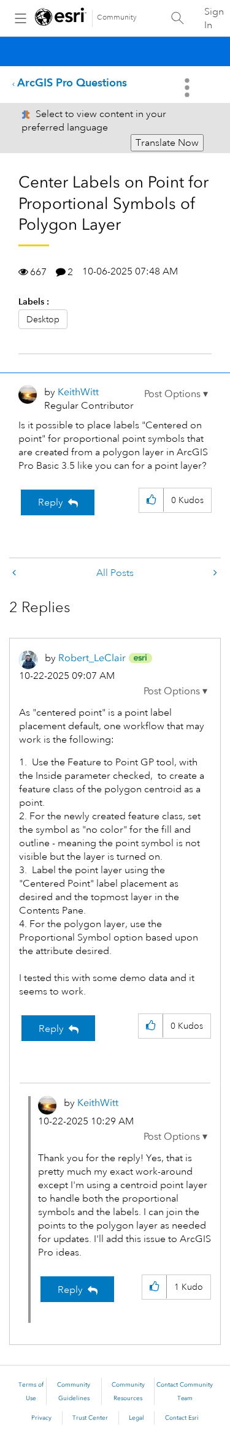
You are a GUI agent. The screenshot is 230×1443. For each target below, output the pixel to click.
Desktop (42, 319)
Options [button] (188, 87)
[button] (176, 394)
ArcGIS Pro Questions (72, 82)
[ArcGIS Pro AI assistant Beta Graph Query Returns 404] (214, 573)
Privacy (41, 1418)
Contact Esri (182, 1418)
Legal (136, 1418)
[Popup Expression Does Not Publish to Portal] (15, 573)
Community (117, 17)
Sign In (214, 18)
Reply (50, 502)
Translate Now (167, 143)
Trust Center (90, 1418)
